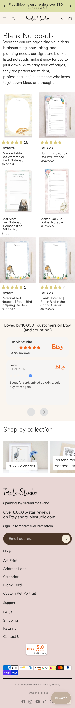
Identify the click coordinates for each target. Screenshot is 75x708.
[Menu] (4, 18)
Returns (9, 628)
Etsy (13, 517)
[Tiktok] (44, 701)
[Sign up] (66, 539)
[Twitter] (51, 701)
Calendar (11, 576)
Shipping (10, 620)
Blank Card (12, 585)
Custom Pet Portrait (19, 593)
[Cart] (70, 18)
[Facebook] (23, 701)
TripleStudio (30, 684)
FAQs (7, 612)
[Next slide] (70, 6)
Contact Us (12, 636)
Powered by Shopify (49, 684)
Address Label (15, 568)
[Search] (13, 18)
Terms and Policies (37, 692)
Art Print (10, 560)
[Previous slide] (4, 6)
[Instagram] (30, 701)
